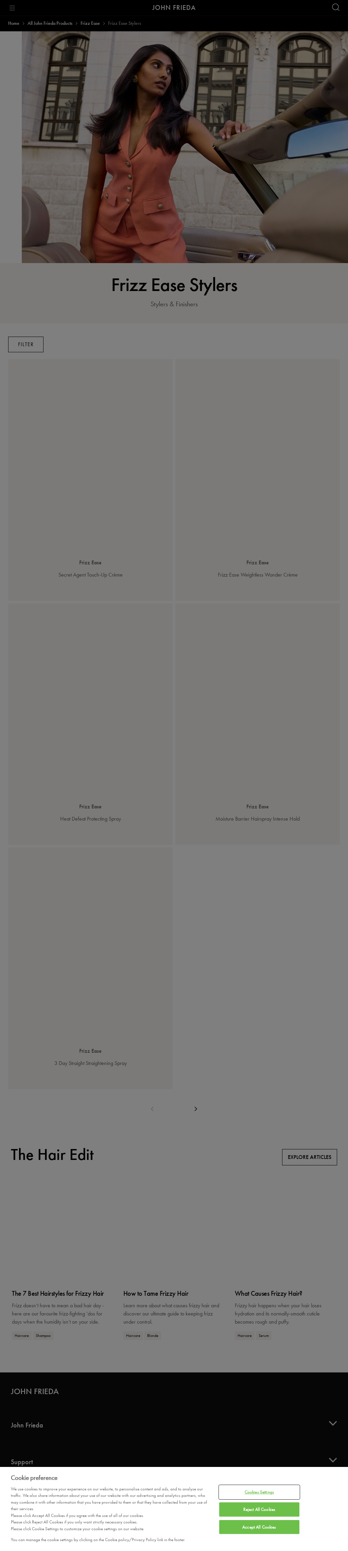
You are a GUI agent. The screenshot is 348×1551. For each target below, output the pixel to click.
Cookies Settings (259, 1492)
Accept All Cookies (259, 1527)
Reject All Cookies (259, 1509)
